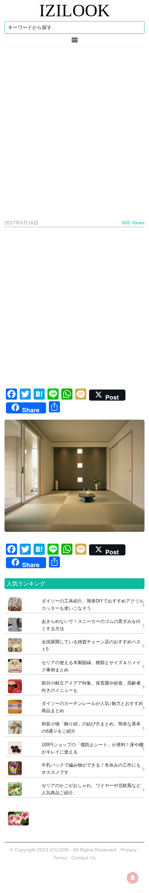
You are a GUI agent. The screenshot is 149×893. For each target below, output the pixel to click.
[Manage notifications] (132, 877)
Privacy (129, 849)
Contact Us (83, 857)
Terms (60, 857)
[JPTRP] (17, 824)
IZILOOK (74, 10)
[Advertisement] (74, 130)
